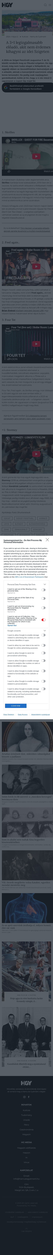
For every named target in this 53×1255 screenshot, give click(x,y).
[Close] (48, 540)
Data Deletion (8, 715)
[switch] (43, 590)
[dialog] (26, 627)
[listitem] (26, 584)
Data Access (22, 715)
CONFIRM (15, 706)
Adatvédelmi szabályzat (40, 715)
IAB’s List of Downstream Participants (29, 577)
